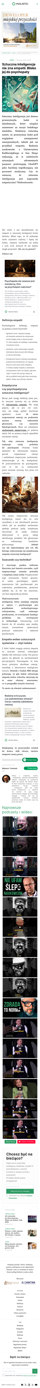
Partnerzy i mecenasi (20, 1341)
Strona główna (6, 52)
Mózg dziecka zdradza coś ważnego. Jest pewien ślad (13, 1246)
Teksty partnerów (20, 1313)
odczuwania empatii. (16, 405)
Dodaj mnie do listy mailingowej (20, 1191)
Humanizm (20, 1297)
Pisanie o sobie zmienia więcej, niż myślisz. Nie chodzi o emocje (14, 1233)
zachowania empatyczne (15, 430)
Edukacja (20, 1303)
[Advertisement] (20, 207)
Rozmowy (20, 1310)
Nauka (13, 52)
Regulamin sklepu (20, 1347)
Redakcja (20, 1325)
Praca (20, 1338)
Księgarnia (20, 1329)
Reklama (20, 1335)
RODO (20, 1351)
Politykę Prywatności (29, 1375)
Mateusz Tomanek (9, 768)
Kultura (20, 1307)
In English (20, 1316)
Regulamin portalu (20, 1344)
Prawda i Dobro (20, 1294)
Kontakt (20, 1332)
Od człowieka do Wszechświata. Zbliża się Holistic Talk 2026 (13, 1219)
